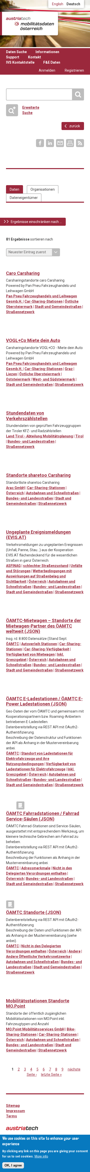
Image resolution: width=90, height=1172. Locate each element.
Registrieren (74, 70)
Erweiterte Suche (30, 110)
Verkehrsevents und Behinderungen (10, 524)
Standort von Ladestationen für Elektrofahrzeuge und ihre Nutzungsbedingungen (39, 758)
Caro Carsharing (23, 273)
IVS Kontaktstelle (20, 62)
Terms (11, 1116)
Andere (74, 951)
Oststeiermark (18, 379)
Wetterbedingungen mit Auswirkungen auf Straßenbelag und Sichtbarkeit (39, 576)
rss (80, 143)
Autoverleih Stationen (39, 644)
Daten (14, 189)
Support (12, 57)
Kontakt (34, 57)
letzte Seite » (51, 1075)
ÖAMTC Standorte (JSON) (33, 912)
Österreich (15, 493)
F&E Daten (51, 62)
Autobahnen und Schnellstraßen (52, 493)
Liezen (11, 374)
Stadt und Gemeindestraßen (58, 307)
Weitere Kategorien (20, 805)
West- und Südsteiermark (53, 379)
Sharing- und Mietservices (10, 265)
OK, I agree (13, 1165)
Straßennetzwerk (20, 312)
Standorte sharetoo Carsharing (38, 475)
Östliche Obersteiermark (39, 374)
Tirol (79, 436)
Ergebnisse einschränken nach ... (36, 222)
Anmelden (47, 70)
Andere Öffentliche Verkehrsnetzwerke (38, 957)
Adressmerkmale (35, 868)
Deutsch (73, 4)
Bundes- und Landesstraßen (31, 441)
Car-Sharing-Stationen (43, 301)
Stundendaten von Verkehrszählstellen (27, 415)
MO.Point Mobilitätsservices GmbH (35, 1029)
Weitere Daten (10, 405)
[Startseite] (30, 23)
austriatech (22, 1128)
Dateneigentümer (24, 198)
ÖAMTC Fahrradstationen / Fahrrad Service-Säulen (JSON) (42, 816)
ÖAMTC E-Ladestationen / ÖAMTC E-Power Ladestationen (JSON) (44, 701)
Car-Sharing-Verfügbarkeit (46, 649)
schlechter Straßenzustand (45, 566)
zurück (74, 126)
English (57, 4)
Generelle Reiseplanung (10, 805)
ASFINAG (13, 566)
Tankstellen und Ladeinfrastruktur (10, 691)
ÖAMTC (12, 644)
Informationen (47, 52)
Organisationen (42, 189)
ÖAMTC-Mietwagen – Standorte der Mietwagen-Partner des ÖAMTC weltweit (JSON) (43, 626)
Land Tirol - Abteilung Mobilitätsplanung (39, 436)
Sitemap (13, 1106)
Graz (69, 369)
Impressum (15, 1111)
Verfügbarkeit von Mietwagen (30, 654)
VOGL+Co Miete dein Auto (33, 340)
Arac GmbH (15, 488)
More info (41, 1156)
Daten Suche (16, 52)
